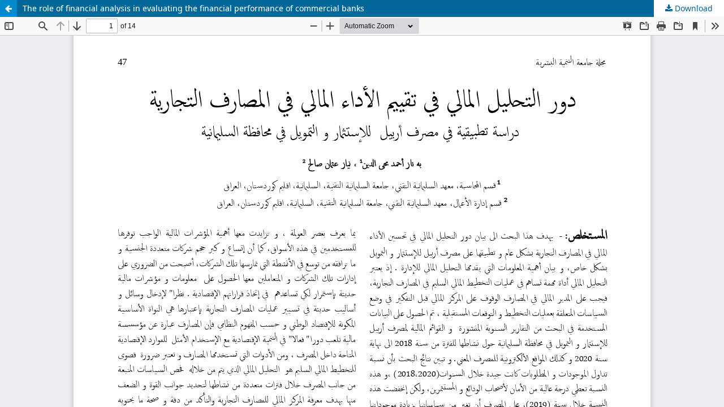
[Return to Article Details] (8, 8)
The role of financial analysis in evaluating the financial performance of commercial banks (193, 8)
